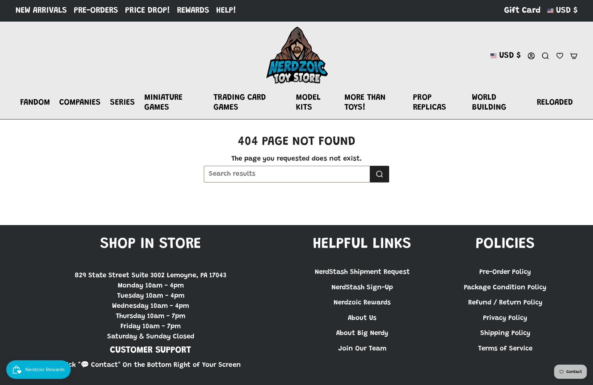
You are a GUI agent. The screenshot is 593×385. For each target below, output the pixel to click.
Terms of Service (505, 348)
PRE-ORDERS (96, 10)
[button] (35, 103)
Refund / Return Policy (505, 302)
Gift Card (522, 10)
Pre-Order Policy (505, 272)
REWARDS (193, 10)
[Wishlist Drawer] (560, 55)
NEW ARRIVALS (41, 10)
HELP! (226, 10)
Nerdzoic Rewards (362, 302)
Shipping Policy (505, 333)
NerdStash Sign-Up (362, 287)
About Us (362, 318)
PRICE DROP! (147, 10)
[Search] (379, 174)
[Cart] (574, 56)
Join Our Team (362, 348)
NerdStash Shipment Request (362, 272)
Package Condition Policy (505, 287)
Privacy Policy (505, 318)
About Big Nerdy (362, 333)
